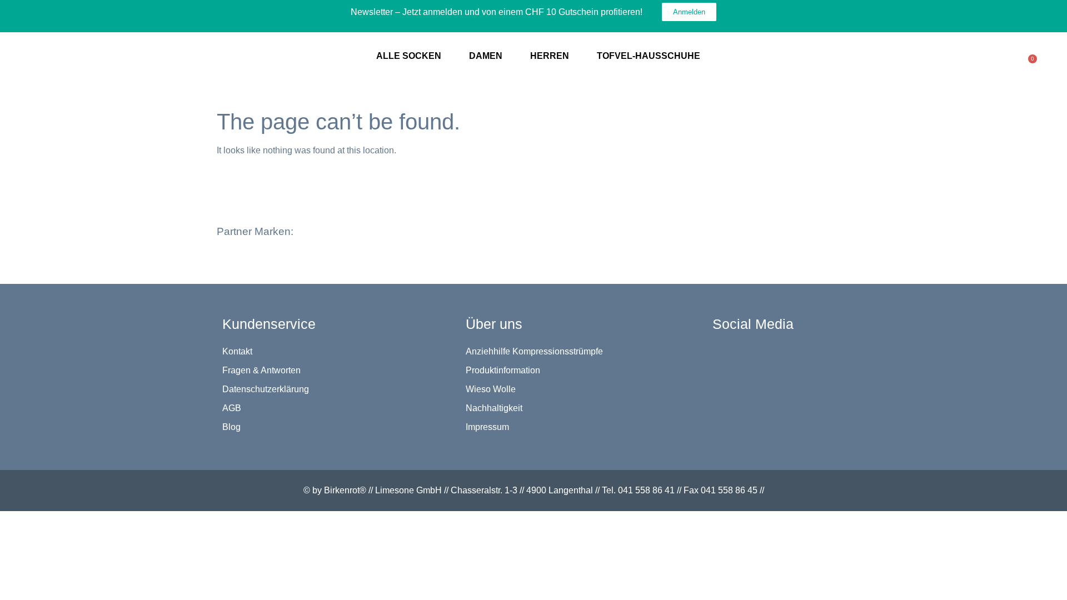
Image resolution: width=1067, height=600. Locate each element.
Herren (549, 56)
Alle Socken (408, 56)
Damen (485, 56)
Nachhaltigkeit (494, 408)
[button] (304, 223)
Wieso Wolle (491, 389)
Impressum (487, 427)
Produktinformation (503, 370)
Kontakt (237, 351)
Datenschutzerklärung (265, 389)
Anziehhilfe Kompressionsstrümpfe (534, 351)
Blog (231, 427)
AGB (231, 408)
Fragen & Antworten (261, 370)
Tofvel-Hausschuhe (648, 56)
